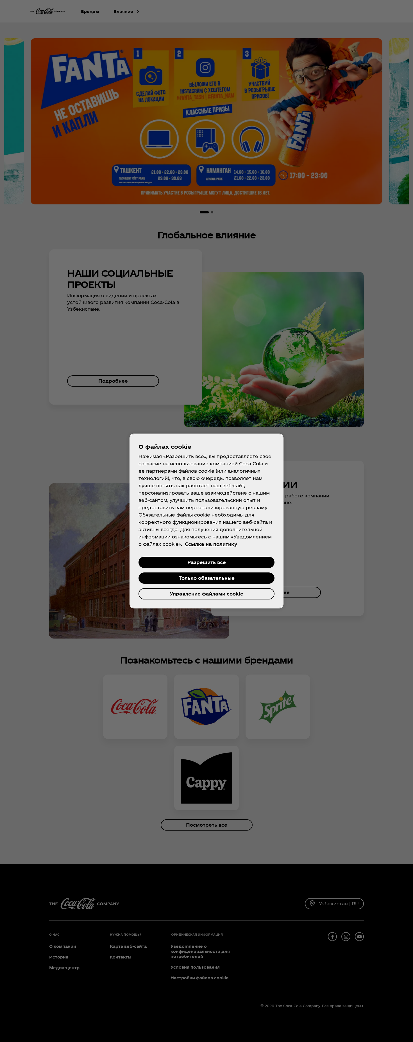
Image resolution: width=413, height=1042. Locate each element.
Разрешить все (206, 562)
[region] (206, 521)
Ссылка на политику (211, 544)
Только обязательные (207, 578)
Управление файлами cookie (206, 593)
